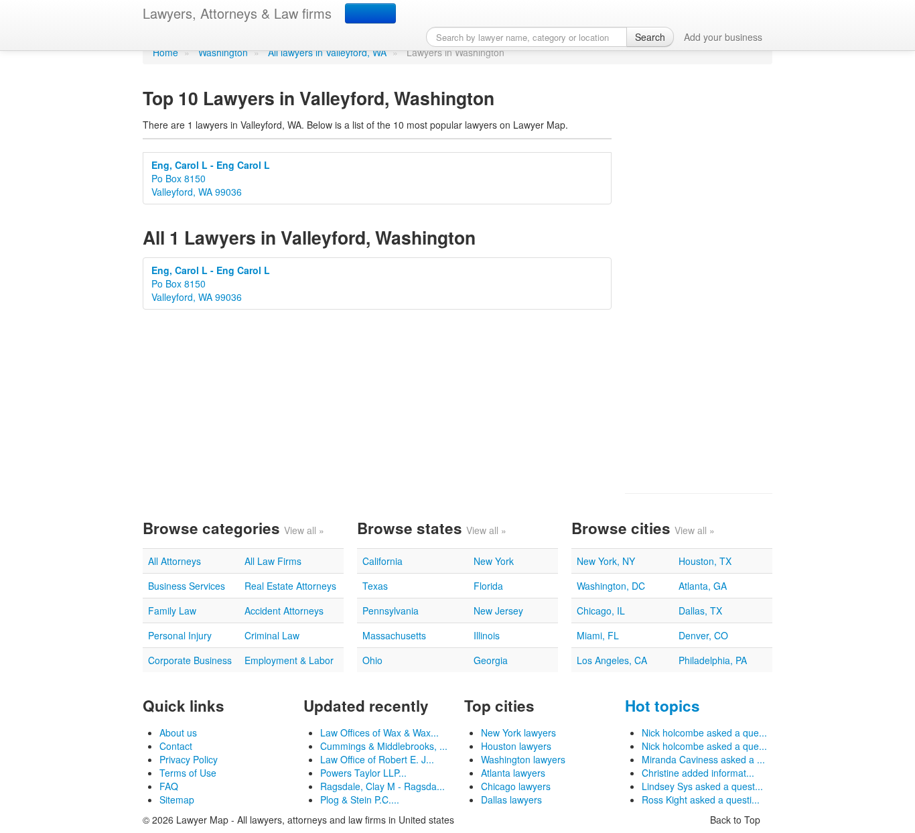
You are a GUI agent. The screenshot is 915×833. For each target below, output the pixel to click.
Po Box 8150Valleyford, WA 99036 (210, 178)
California (382, 561)
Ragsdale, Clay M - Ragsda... (382, 786)
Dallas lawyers (511, 799)
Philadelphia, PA (713, 660)
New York (494, 561)
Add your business (723, 37)
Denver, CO (703, 635)
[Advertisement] (698, 279)
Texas (375, 585)
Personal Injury (180, 635)
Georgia (491, 660)
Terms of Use (187, 772)
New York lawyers (518, 732)
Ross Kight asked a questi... (701, 799)
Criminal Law (271, 635)
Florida (488, 585)
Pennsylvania (390, 610)
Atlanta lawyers (513, 772)
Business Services (186, 585)
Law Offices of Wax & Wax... (379, 732)
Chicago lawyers (516, 786)
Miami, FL (598, 635)
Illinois (487, 635)
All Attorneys (174, 561)
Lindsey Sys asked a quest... (702, 786)
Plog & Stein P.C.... (359, 799)
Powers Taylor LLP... (363, 772)
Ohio (372, 660)
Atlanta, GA (703, 585)
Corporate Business (190, 660)
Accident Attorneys (284, 610)
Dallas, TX (700, 610)
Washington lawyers (523, 759)
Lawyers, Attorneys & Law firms (237, 13)
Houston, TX (705, 561)
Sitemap (176, 799)
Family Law (172, 610)
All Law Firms (272, 561)
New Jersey (498, 610)
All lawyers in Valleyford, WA (327, 52)
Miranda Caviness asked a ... (703, 759)
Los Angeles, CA (612, 660)
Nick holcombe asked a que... (704, 732)
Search (650, 37)
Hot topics (662, 705)
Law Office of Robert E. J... (377, 759)
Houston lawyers (516, 746)
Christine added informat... (698, 772)
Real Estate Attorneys (290, 585)
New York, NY (606, 561)
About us (178, 732)
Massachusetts (394, 635)
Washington (223, 52)
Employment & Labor (289, 660)
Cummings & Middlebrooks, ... (383, 746)
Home (165, 52)
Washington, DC (611, 585)
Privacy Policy (188, 759)
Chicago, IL (601, 610)
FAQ (168, 786)
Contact (175, 746)
